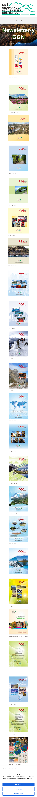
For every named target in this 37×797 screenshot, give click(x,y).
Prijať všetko (18, 784)
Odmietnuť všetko (18, 793)
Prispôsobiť (18, 789)
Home (12, 43)
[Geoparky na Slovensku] (18, 8)
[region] (18, 781)
